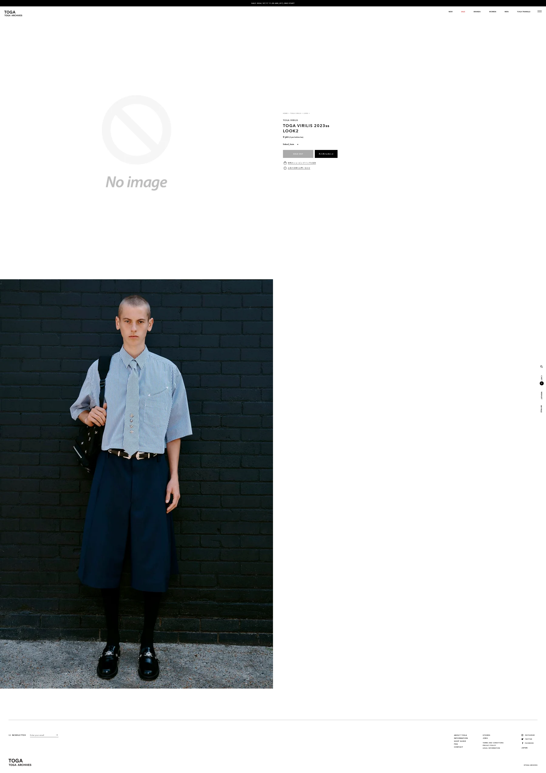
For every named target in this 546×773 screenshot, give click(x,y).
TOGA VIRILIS (295, 113)
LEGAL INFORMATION (491, 748)
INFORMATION (461, 738)
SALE (463, 12)
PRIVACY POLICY (489, 745)
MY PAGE (541, 409)
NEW (451, 12)
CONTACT (458, 747)
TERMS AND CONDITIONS (493, 743)
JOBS (485, 738)
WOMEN (492, 12)
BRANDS (477, 12)
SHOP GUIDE (460, 741)
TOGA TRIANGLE (523, 12)
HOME (285, 113)
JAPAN (524, 748)
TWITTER (528, 739)
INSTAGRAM (530, 735)
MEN (506, 12)
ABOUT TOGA (460, 735)
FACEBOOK (529, 743)
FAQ (456, 744)
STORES (486, 735)
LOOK (306, 113)
